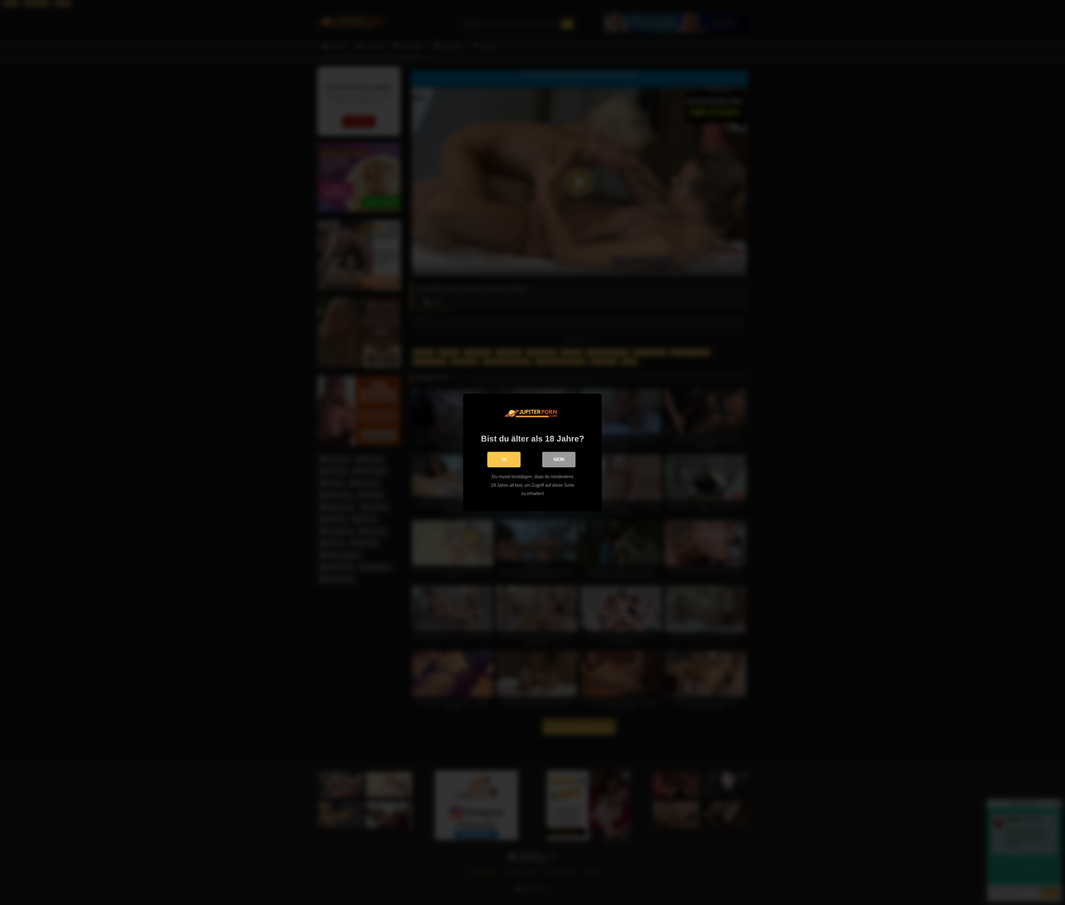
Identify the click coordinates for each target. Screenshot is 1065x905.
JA (504, 459)
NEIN (559, 459)
